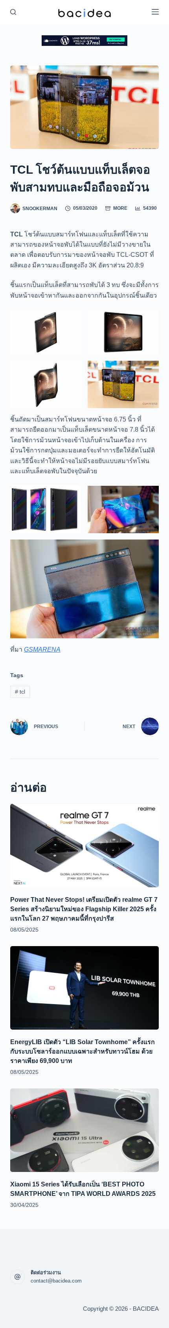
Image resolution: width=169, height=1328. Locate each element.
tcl (20, 692)
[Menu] (155, 11)
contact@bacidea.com (56, 1281)
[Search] (13, 12)
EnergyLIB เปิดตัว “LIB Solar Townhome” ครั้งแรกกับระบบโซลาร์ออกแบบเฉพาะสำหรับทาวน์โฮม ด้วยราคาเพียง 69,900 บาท (82, 1051)
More (120, 208)
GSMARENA (42, 649)
